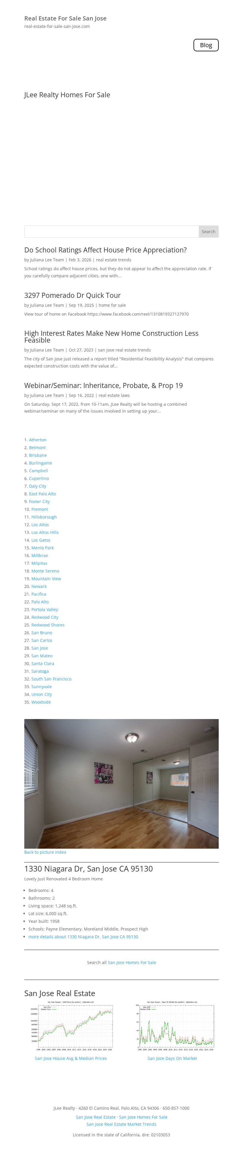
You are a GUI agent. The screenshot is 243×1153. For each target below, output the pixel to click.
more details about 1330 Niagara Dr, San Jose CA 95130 (83, 936)
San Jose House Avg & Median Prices (71, 1058)
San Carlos (41, 640)
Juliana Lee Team (47, 260)
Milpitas (39, 563)
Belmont (37, 447)
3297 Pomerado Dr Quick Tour (72, 295)
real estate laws (114, 395)
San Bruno (41, 632)
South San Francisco (51, 679)
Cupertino (39, 478)
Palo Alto (40, 602)
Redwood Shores (48, 625)
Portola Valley (44, 609)
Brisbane (38, 455)
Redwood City (44, 617)
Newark (39, 586)
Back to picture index (45, 852)
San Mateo (41, 656)
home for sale (112, 305)
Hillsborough (44, 517)
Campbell (38, 470)
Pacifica (38, 594)
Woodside (41, 702)
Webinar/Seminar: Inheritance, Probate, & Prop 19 (103, 385)
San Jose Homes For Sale (132, 962)
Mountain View (46, 578)
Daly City (37, 486)
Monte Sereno (45, 571)
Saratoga (40, 671)
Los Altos (40, 524)
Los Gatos (40, 540)
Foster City (39, 501)
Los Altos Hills (45, 532)
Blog (206, 45)
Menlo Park (42, 548)
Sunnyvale (41, 686)
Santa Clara (42, 663)
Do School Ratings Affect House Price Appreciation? (105, 250)
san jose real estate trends (124, 350)
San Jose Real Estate (59, 993)
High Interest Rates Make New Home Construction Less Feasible (111, 336)
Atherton (38, 440)
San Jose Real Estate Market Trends (121, 1124)
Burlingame (40, 463)
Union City (41, 694)
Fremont (39, 509)
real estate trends (113, 260)
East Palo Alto (42, 494)
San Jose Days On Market (172, 1058)
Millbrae (39, 555)
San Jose (39, 648)
